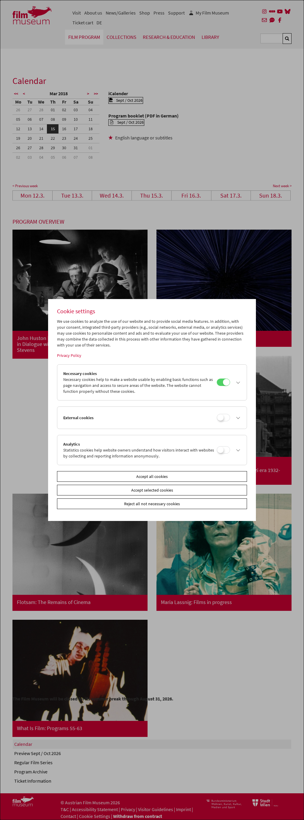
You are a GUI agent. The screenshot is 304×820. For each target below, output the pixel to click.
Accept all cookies (152, 476)
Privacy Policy (69, 355)
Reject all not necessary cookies (152, 503)
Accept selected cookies (152, 490)
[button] (237, 382)
